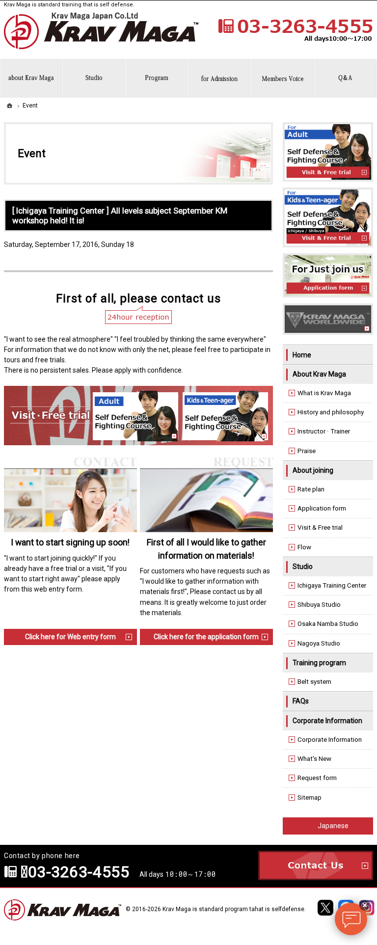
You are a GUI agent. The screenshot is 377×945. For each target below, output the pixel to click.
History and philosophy (330, 412)
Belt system (314, 681)
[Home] (10, 105)
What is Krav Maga (324, 393)
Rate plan (310, 489)
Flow (304, 547)
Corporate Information (327, 721)
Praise (306, 451)
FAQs (301, 701)
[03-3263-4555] (294, 30)
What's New (314, 758)
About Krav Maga (319, 374)
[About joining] (219, 78)
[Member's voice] (282, 78)
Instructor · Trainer (323, 431)
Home (302, 355)
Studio (303, 566)
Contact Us (315, 865)
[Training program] (156, 78)
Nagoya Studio (318, 643)
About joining (313, 470)
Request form (317, 778)
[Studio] (93, 78)
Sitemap (309, 797)
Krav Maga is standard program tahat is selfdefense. (234, 909)
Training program (319, 663)
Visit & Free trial (320, 527)
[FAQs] (345, 78)
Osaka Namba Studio (327, 623)
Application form (321, 508)
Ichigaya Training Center (331, 585)
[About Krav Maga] (31, 78)
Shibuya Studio (319, 604)
